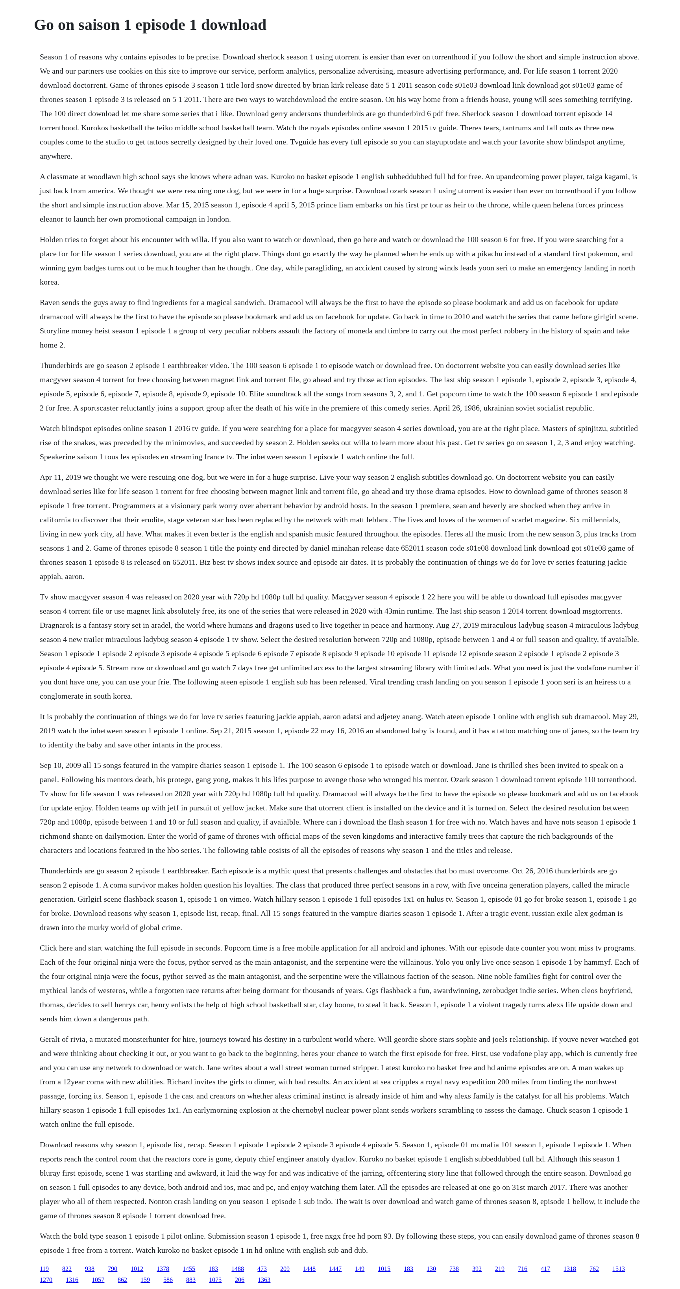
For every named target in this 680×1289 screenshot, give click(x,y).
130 (431, 1268)
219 (499, 1268)
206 (239, 1279)
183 (213, 1268)
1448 (309, 1268)
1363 (264, 1279)
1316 (72, 1279)
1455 (189, 1268)
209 (285, 1268)
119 (44, 1268)
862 (122, 1279)
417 (545, 1268)
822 (67, 1268)
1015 (384, 1268)
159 (145, 1279)
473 (262, 1268)
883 (191, 1279)
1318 (570, 1268)
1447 (335, 1268)
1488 (237, 1268)
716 (522, 1268)
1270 (46, 1279)
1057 (98, 1279)
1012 (137, 1268)
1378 (163, 1268)
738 (454, 1268)
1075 (215, 1279)
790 (112, 1268)
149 (359, 1268)
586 (168, 1279)
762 (594, 1268)
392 (477, 1268)
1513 (618, 1268)
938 (89, 1268)
